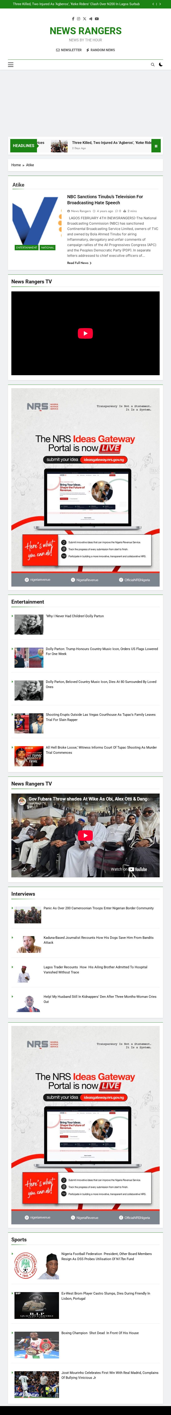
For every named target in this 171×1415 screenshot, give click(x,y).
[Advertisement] (85, 103)
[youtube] (97, 19)
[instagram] (78, 19)
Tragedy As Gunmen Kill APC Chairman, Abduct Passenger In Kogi (91, 4)
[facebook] (73, 19)
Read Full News (77, 263)
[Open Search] (153, 64)
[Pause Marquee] (156, 145)
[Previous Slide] (153, 4)
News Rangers (81, 211)
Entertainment (26, 248)
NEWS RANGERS (86, 30)
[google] (91, 19)
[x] (84, 19)
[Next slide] (160, 4)
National (47, 248)
